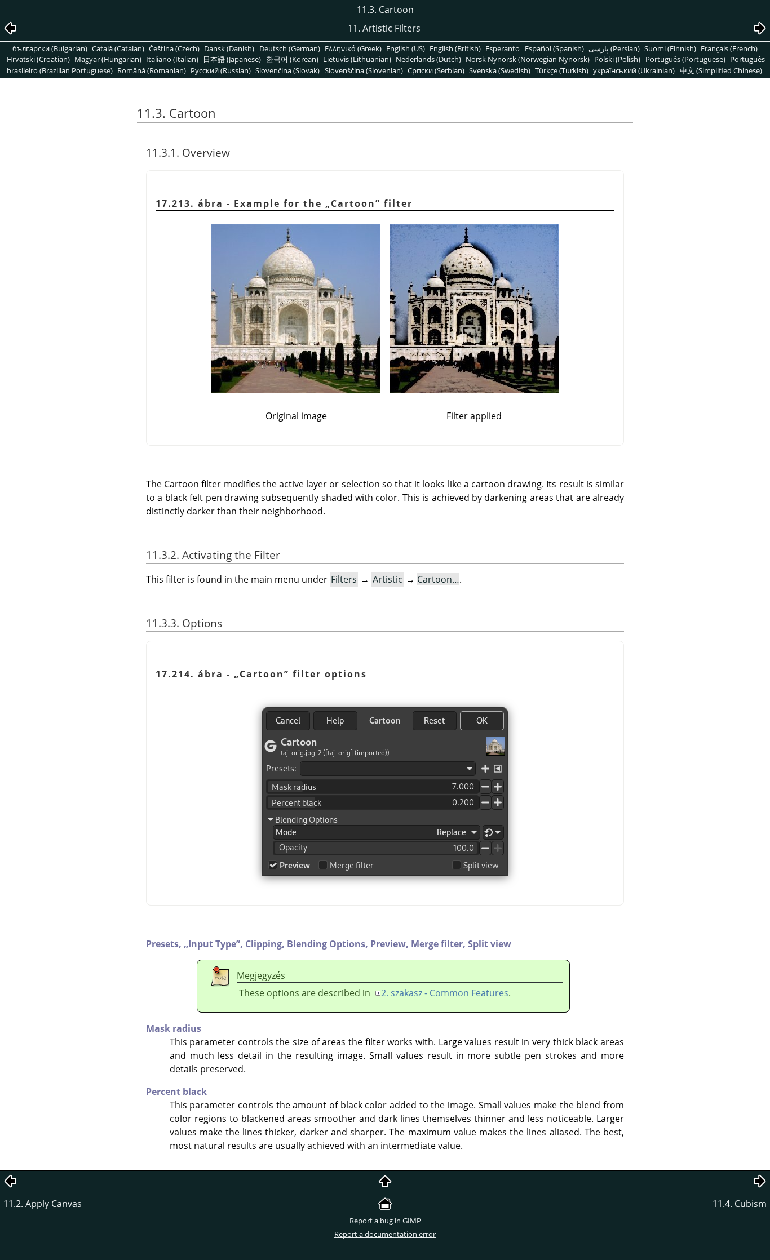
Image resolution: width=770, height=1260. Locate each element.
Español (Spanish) (554, 48)
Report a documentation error (385, 1234)
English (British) (455, 48)
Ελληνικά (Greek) (353, 48)
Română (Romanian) (151, 70)
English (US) (405, 48)
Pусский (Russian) (221, 70)
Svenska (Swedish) (499, 70)
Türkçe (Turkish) (561, 70)
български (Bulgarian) (49, 48)
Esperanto (502, 48)
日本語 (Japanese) (232, 59)
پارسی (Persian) (614, 48)
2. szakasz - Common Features (444, 993)
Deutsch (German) (289, 48)
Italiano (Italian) (172, 59)
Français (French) (729, 48)
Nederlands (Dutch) (428, 59)
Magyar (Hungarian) (107, 59)
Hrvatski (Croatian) (38, 59)
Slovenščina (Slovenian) (364, 70)
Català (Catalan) (118, 48)
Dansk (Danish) (229, 48)
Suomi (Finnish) (670, 48)
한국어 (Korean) (292, 59)
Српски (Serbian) (436, 70)
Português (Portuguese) (685, 59)
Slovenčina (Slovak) (287, 70)
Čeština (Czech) (174, 48)
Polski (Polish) (617, 59)
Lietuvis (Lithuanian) (357, 59)
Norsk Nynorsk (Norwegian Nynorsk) (528, 59)
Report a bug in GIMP (385, 1220)
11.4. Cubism (740, 1203)
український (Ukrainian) (634, 70)
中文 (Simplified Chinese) (721, 70)
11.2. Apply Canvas (42, 1203)
